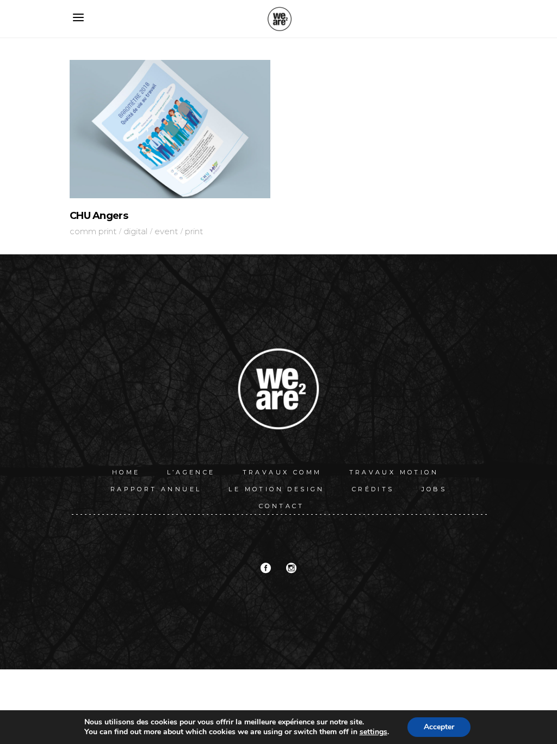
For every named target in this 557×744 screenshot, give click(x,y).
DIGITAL (135, 231)
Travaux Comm (282, 472)
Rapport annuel (156, 489)
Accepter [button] (439, 727)
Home (126, 472)
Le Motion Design (276, 489)
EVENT (166, 231)
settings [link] (373, 732)
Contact (282, 506)
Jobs (434, 489)
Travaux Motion (394, 472)
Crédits (373, 489)
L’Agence (191, 472)
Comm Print (93, 231)
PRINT (194, 231)
